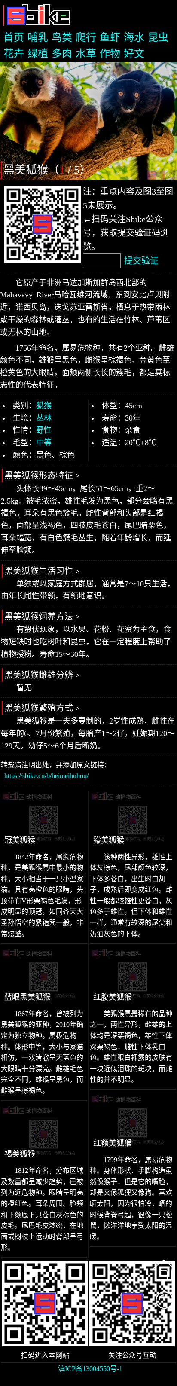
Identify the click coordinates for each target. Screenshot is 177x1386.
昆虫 (158, 37)
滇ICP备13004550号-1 (90, 1368)
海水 (134, 37)
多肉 (62, 53)
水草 (86, 53)
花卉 (13, 53)
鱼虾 (110, 37)
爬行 (86, 37)
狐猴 (44, 405)
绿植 (37, 53)
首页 (13, 37)
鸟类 (62, 37)
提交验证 (141, 261)
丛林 (44, 418)
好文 (134, 53)
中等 (44, 442)
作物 (110, 53)
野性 (44, 430)
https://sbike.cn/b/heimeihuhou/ (46, 775)
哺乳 (37, 37)
